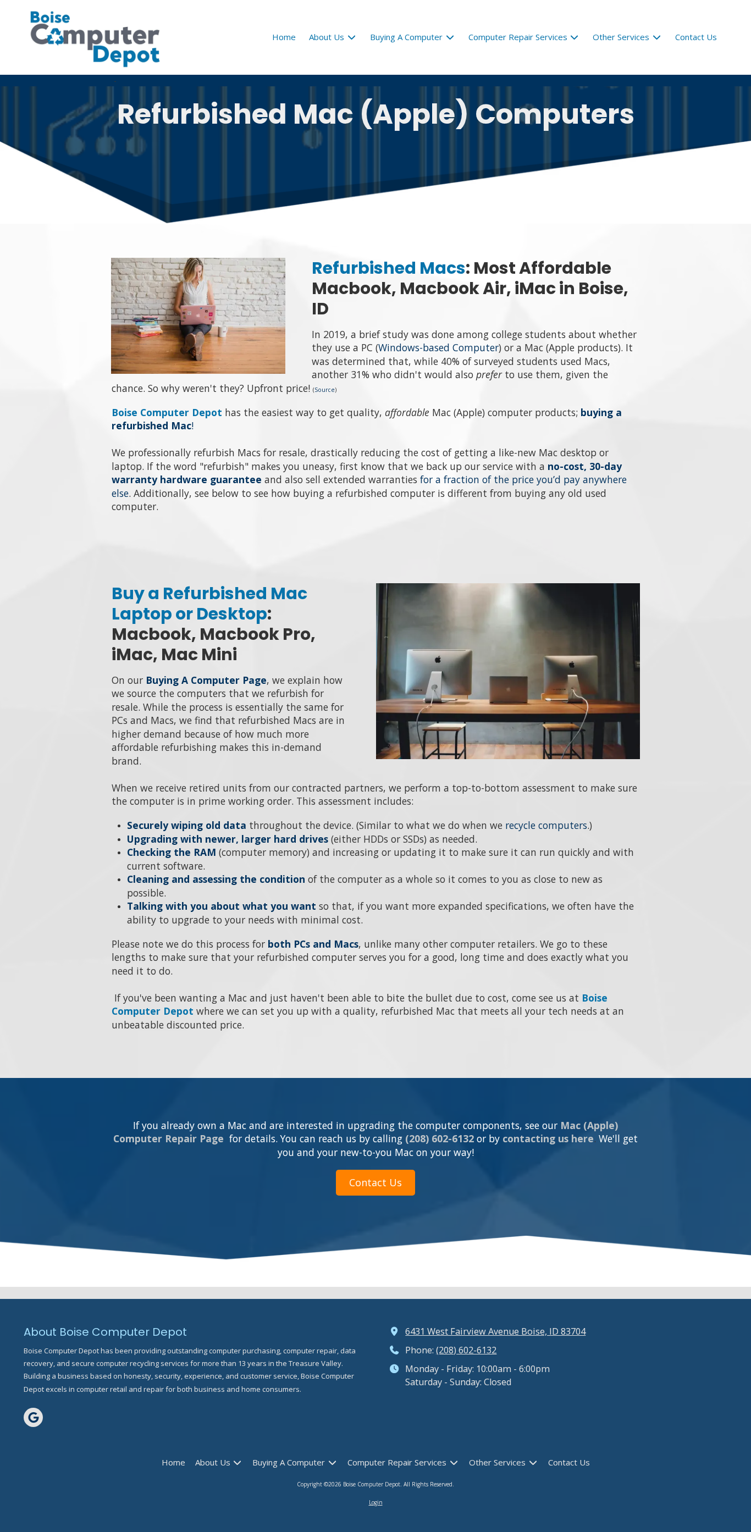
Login (376, 1502)
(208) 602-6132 (466, 1350)
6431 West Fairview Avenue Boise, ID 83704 (495, 1331)
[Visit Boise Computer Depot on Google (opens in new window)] (33, 1417)
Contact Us (375, 1182)
